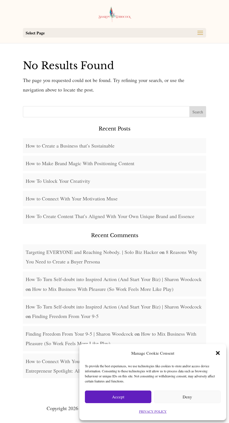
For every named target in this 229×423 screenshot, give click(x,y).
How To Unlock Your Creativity (58, 180)
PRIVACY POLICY (153, 411)
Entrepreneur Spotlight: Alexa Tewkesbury (69, 370)
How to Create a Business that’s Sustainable (70, 145)
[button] (218, 353)
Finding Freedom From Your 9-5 (65, 316)
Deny (187, 396)
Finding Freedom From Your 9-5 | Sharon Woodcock (79, 333)
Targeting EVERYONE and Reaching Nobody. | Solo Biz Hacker (92, 252)
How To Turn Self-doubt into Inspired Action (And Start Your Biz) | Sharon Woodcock (114, 279)
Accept (118, 396)
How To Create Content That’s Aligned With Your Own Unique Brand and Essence (110, 216)
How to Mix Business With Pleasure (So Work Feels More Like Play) (102, 289)
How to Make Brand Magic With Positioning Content (80, 163)
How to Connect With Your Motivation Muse (72, 198)
